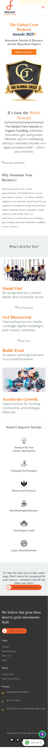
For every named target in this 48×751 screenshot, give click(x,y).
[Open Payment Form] (42, 737)
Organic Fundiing (16, 131)
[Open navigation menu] (43, 7)
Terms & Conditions (11, 679)
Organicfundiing (34, 733)
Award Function (9, 651)
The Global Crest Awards (22, 126)
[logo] (10, 7)
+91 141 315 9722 (13, 700)
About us (6, 656)
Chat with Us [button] (36, 742)
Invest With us (16, 631)
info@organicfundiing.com (17, 692)
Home (4, 660)
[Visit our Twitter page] (17, 739)
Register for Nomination (25, 587)
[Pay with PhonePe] (42, 734)
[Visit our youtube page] (11, 739)
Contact (5, 647)
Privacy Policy (8, 674)
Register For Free (23, 52)
